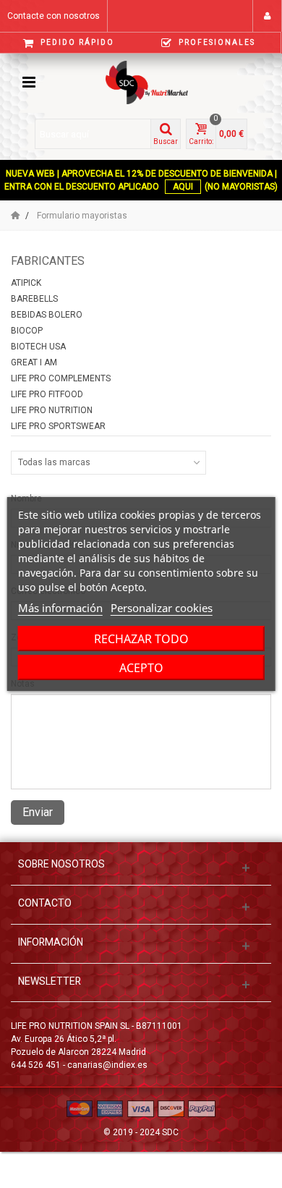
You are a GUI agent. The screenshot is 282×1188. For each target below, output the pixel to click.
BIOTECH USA (38, 346)
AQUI (183, 187)
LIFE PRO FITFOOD (47, 394)
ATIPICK (26, 283)
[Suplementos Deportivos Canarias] (157, 82)
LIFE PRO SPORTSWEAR (58, 426)
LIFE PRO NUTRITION (52, 410)
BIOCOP (27, 331)
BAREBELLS (34, 299)
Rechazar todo (141, 639)
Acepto (141, 668)
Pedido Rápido (76, 42)
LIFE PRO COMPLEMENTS (61, 378)
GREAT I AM (34, 362)
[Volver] (15, 216)
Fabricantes (48, 261)
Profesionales (215, 42)
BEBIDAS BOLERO (46, 315)
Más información (60, 608)
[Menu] (29, 82)
